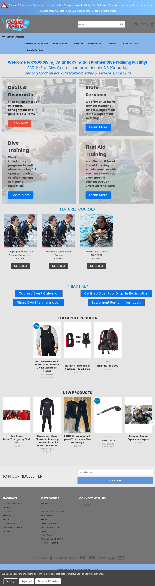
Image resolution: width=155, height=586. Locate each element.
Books (44, 519)
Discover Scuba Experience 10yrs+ (138, 438)
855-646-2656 (34, 50)
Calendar (77, 43)
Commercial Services (35, 43)
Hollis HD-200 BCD (108, 365)
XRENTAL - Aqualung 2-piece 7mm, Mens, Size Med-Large (77, 439)
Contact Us (130, 43)
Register (18, 527)
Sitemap (6, 531)
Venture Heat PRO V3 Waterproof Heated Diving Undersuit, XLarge (47, 366)
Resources (95, 43)
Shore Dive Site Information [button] (39, 302)
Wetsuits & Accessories (53, 511)
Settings (10, 581)
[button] (19, 123)
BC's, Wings (46, 515)
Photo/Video (47, 535)
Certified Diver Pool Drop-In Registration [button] (116, 293)
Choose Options (47, 417)
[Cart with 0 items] (151, 24)
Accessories (47, 503)
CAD (143, 24)
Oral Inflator (108, 440)
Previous (150, 576)
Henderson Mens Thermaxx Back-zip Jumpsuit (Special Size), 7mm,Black (47, 441)
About (112, 43)
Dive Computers (48, 523)
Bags (43, 507)
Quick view (47, 337)
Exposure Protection (51, 527)
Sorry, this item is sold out (17, 417)
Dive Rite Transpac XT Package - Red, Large (77, 367)
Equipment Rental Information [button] (116, 302)
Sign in (6, 527)
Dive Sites (59, 43)
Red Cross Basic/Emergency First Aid (16, 439)
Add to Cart (20, 266)
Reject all (26, 581)
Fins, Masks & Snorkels (52, 539)
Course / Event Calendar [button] (39, 293)
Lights (44, 531)
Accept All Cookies (48, 581)
